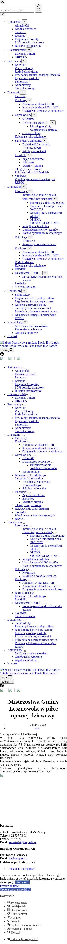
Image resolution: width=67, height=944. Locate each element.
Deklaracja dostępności (21, 868)
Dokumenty (14, 619)
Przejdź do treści (9, 885)
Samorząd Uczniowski (28, 478)
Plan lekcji (21, 438)
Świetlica (20, 377)
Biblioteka (28, 498)
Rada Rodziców (24, 592)
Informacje (21, 525)
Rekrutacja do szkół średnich (32, 508)
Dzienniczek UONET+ (36, 461)
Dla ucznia (13, 434)
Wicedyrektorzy (24, 411)
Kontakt (12, 663)
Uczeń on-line (23, 454)
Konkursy (21, 441)
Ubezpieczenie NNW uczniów (40, 562)
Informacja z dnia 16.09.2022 (47, 535)
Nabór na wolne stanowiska (31, 653)
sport (37, 728)
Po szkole (20, 491)
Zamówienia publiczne (28, 656)
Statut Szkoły (23, 623)
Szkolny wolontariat (34, 488)
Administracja (23, 427)
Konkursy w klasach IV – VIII (40, 448)
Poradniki (20, 599)
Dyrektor (20, 407)
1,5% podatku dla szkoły (29, 387)
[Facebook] (2, 354)
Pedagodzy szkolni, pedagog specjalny (37, 417)
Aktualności (14, 367)
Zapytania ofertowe (26, 660)
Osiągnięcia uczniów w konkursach (43, 451)
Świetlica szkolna (32, 501)
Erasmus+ (21, 380)
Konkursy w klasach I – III (38, 444)
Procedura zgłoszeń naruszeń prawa (36, 639)
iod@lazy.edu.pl (18, 858)
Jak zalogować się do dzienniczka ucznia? (43, 466)
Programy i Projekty (27, 384)
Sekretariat (21, 424)
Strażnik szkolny (24, 431)
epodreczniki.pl (31, 471)
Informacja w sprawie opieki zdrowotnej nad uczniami (39, 530)
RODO (19, 646)
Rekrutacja (21, 569)
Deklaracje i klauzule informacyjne (35, 643)
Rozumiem (22, 882)
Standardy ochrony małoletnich (33, 636)
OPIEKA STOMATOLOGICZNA (45, 554)
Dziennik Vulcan (25, 397)
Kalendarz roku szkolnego (30, 475)
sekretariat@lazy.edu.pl (22, 842)
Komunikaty (14, 650)
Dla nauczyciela (16, 394)
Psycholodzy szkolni (27, 421)
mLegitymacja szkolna (28, 505)
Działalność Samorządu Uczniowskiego (36, 483)
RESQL (20, 518)
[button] (15, 889)
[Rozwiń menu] (24, 368)
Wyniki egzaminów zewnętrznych (35, 515)
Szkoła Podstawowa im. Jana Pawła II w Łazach (28, 345)
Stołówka (20, 512)
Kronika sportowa (25, 374)
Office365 (21, 401)
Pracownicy (14, 404)
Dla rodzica (14, 522)
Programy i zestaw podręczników (34, 626)
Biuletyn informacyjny (28, 390)
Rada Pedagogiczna (26, 414)
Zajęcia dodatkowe (33, 495)
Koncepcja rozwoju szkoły (30, 633)
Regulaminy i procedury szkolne (34, 629)
